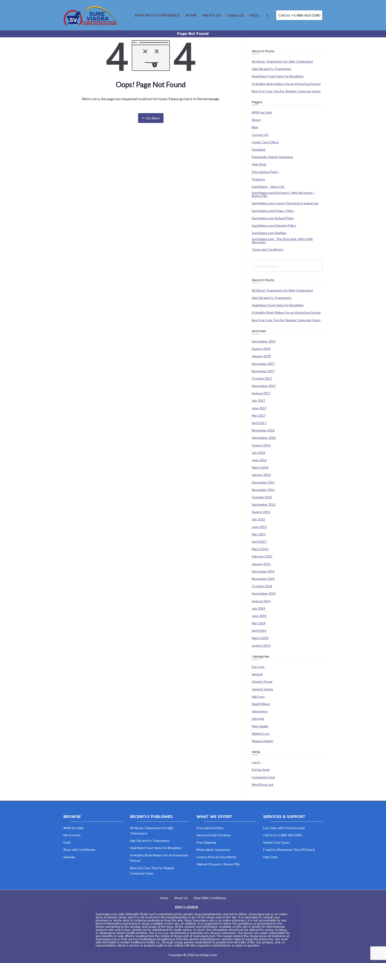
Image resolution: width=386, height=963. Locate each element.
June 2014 (259, 615)
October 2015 (262, 497)
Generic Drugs (262, 681)
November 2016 (263, 430)
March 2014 (260, 638)
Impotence (259, 711)
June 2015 (259, 526)
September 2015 (264, 504)
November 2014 (263, 578)
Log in (256, 762)
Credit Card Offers (265, 142)
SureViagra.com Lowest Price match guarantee (285, 203)
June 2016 (259, 460)
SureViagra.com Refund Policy (273, 218)
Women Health (262, 741)
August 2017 (261, 393)
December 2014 (263, 571)
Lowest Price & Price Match (216, 857)
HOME (191, 15)
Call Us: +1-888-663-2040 (299, 15)
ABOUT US (211, 15)
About (256, 119)
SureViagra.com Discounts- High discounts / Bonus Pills (283, 194)
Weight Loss (261, 733)
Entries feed (260, 769)
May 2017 (259, 415)
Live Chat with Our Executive (284, 828)
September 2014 (264, 593)
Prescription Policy (265, 171)
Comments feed (263, 777)
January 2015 (261, 564)
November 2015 (263, 489)
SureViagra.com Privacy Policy (273, 210)
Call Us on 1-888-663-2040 (282, 835)
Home (164, 898)
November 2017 (263, 371)
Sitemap (69, 857)
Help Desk (259, 164)
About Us (181, 898)
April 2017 (259, 422)
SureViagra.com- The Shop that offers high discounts (282, 240)
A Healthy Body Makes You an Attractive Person (286, 83)
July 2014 (258, 608)
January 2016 (261, 474)
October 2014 (262, 586)
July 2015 (258, 519)
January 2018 (261, 356)
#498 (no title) (262, 112)
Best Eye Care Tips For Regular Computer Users (286, 91)
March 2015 (260, 549)
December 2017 (263, 363)
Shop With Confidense (210, 898)
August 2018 (261, 348)
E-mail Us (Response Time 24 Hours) (289, 849)
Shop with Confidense (79, 849)
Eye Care (258, 666)
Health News (261, 703)
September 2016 (264, 437)
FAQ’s (254, 15)
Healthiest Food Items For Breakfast (278, 76)
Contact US (235, 15)
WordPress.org (262, 784)
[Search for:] (287, 266)
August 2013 (261, 645)
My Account (72, 835)
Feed (67, 842)
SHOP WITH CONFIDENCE (157, 15)
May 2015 (259, 534)
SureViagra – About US (268, 186)
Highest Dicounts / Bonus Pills (218, 864)
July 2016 (258, 452)
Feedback (258, 149)
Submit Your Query (276, 842)
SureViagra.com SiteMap (269, 232)
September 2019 (264, 341)
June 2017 (259, 408)
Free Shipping (206, 842)
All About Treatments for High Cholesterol (282, 61)
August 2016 (261, 445)
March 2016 (260, 467)
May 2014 (259, 623)
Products (258, 179)
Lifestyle (258, 718)
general (257, 674)
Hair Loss (258, 696)
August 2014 (261, 601)
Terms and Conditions (267, 249)
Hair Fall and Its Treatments (271, 68)
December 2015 (263, 482)
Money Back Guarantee (213, 849)
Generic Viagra (262, 689)
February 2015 (262, 556)
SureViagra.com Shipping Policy (274, 225)
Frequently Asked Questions (272, 156)
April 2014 (259, 630)
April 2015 (259, 541)
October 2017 (262, 378)
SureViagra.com (206, 955)
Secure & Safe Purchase (214, 835)
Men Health (260, 726)
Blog (255, 127)
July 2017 (258, 400)
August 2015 (261, 511)
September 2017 (264, 385)
